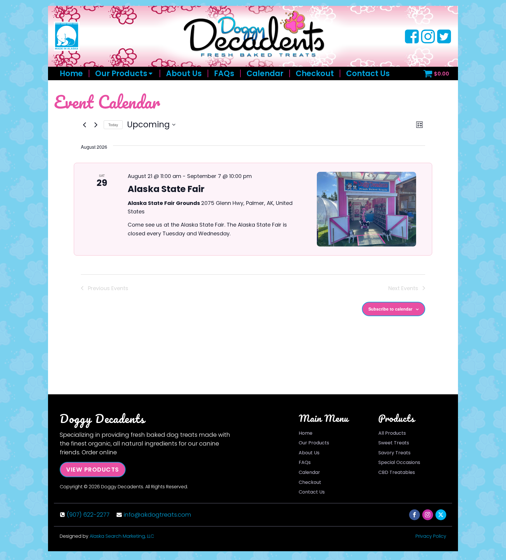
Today (113, 124)
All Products (392, 433)
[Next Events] (95, 124)
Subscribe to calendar (390, 309)
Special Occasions (399, 462)
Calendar (265, 73)
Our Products (121, 73)
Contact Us (368, 73)
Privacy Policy (431, 536)
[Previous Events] (84, 124)
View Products (92, 469)
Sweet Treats (393, 442)
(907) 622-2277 (88, 515)
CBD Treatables (396, 472)
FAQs (224, 73)
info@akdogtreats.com (157, 515)
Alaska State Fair (166, 189)
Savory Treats (394, 452)
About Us (184, 73)
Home (71, 73)
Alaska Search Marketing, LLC (122, 536)
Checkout (315, 73)
